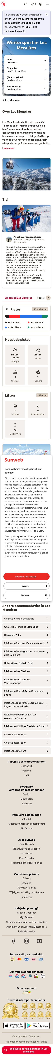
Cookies (26, 882)
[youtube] (39, 943)
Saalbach (26, 803)
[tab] (18, 298)
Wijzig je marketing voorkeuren (26, 892)
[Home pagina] (3, 4)
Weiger (25, 586)
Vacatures (26, 853)
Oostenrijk (27, 765)
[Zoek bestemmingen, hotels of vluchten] (26, 4)
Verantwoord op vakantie (26, 848)
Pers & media (26, 858)
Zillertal (26, 819)
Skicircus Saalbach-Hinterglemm (26, 823)
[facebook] (13, 943)
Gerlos (26, 794)
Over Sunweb (26, 844)
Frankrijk (27, 770)
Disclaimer (26, 897)
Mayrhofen (26, 798)
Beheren (25, 595)
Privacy (27, 878)
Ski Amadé (26, 828)
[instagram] (26, 943)
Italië (26, 775)
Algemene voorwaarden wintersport (26, 926)
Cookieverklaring (26, 887)
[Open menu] (48, 4)
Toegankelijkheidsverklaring (26, 862)
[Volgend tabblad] (48, 297)
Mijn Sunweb (26, 917)
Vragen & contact (26, 912)
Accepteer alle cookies (25, 576)
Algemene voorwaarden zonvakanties (26, 922)
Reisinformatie (26, 931)
